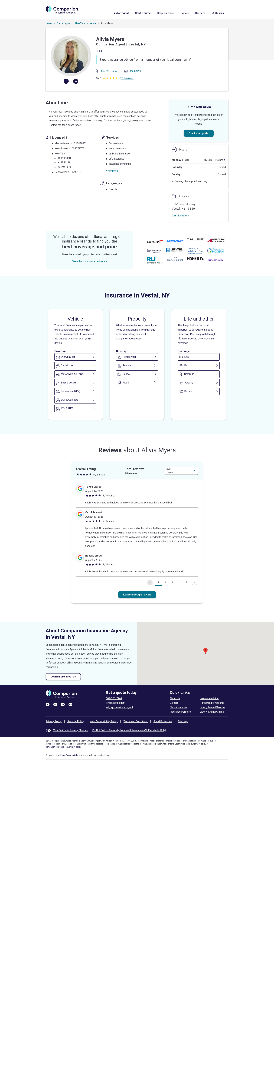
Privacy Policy (54, 721)
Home (49, 23)
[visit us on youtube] (70, 704)
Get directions (180, 215)
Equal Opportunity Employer (72, 755)
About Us (175, 698)
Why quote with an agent (119, 707)
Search (219, 13)
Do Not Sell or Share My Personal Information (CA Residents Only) (129, 730)
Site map (183, 721)
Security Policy (75, 721)
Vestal (93, 23)
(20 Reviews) (127, 78)
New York (80, 23)
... (179, 582)
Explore (184, 13)
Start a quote (143, 13)
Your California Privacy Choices (70, 730)
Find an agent (121, 13)
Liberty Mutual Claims (212, 711)
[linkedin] (75, 81)
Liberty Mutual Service (212, 707)
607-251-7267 (114, 698)
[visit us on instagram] (63, 704)
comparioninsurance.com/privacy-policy (63, 747)
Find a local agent (115, 702)
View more (112, 170)
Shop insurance (165, 13)
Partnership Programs (212, 702)
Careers (200, 13)
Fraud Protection (162, 721)
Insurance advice (209, 698)
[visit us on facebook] (47, 704)
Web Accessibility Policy (104, 721)
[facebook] (66, 81)
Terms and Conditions (136, 721)
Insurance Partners (180, 711)
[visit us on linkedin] (55, 704)
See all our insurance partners (88, 261)
